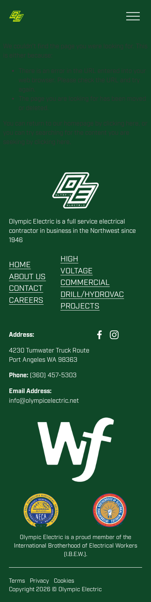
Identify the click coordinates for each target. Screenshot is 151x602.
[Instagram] (114, 334)
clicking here (121, 123)
